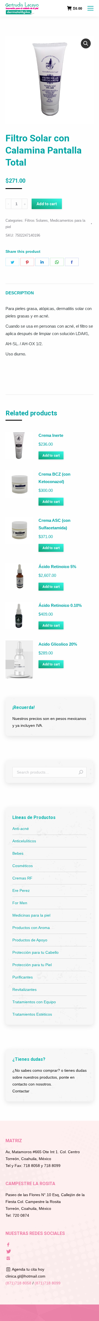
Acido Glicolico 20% (57, 644)
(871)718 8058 (18, 1283)
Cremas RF (22, 878)
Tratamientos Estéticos (32, 1014)
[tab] (50, 290)
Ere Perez (21, 890)
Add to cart (47, 204)
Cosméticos (22, 866)
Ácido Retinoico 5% (57, 566)
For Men (19, 903)
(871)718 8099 (48, 1283)
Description (20, 292)
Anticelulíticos (24, 841)
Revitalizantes (24, 989)
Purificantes (22, 977)
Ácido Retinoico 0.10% (60, 605)
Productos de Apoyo (29, 940)
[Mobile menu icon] (90, 8)
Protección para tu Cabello (35, 952)
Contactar (20, 1091)
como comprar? (46, 1070)
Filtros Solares (36, 220)
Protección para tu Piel (32, 965)
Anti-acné (20, 828)
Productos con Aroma (31, 927)
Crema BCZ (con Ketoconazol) (54, 478)
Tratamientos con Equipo (34, 1002)
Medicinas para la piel (31, 915)
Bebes (17, 853)
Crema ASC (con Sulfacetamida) (54, 524)
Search (81, 772)
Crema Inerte (50, 435)
